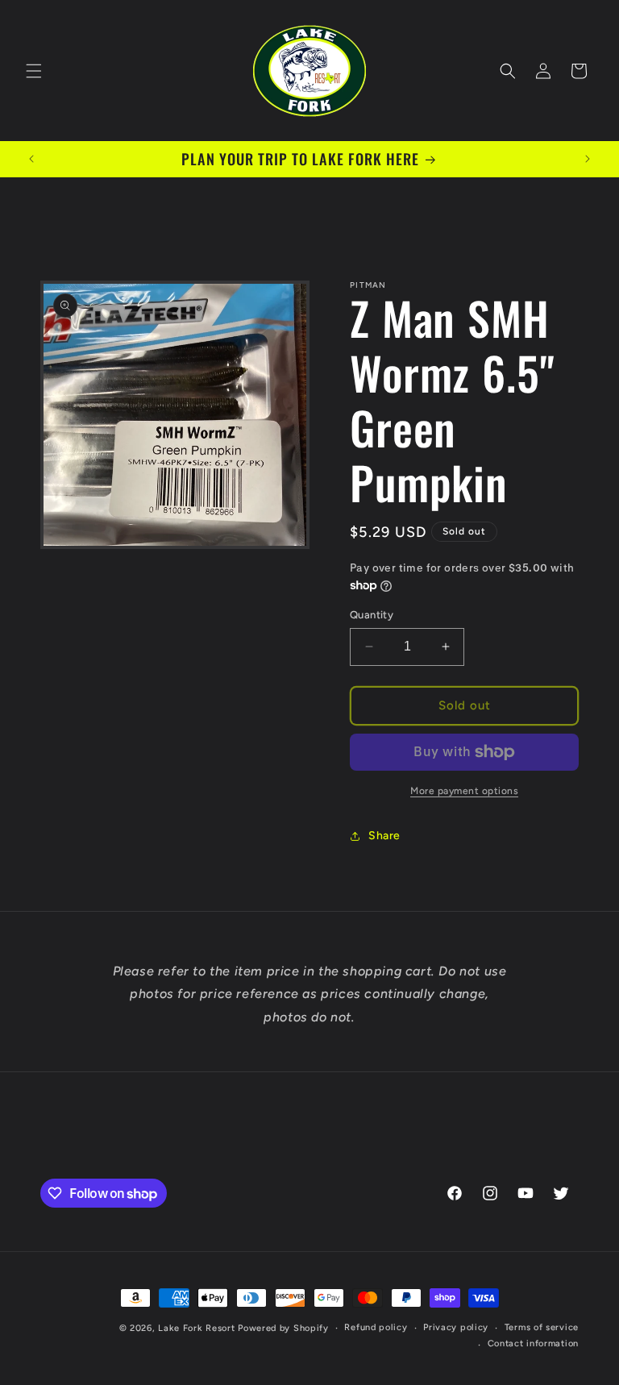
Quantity (371, 615)
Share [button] (384, 835)
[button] (34, 71)
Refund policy (375, 1327)
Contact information (533, 1343)
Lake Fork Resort (196, 1328)
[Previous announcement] (31, 159)
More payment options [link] (464, 790)
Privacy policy (455, 1327)
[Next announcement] (587, 159)
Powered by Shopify (283, 1328)
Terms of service (542, 1327)
